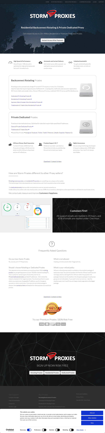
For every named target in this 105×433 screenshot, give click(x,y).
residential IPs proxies (32, 181)
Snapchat (62, 132)
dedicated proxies (16, 187)
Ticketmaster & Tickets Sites (19, 129)
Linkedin (56, 132)
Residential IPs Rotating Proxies (21, 99)
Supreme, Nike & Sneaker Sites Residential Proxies (26, 102)
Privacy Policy (79, 397)
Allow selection (92, 418)
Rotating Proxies (56, 2)
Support (101, 2)
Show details (80, 430)
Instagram (28, 132)
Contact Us (12, 403)
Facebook (34, 132)
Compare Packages (85, 2)
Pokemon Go (68, 132)
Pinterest (50, 132)
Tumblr (45, 132)
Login (94, 2)
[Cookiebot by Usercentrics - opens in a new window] (10, 430)
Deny (92, 423)
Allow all (92, 413)
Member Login (12, 406)
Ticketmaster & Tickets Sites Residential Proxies (25, 105)
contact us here (20, 285)
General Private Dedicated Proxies (21, 126)
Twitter (40, 132)
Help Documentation (14, 400)
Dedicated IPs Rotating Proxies (20, 96)
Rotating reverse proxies (16, 181)
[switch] (44, 430)
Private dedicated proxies (16, 277)
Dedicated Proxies (70, 2)
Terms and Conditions (81, 394)
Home (47, 2)
